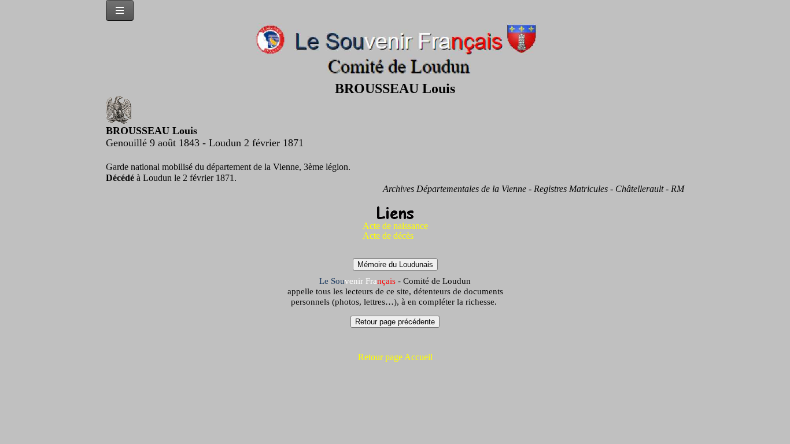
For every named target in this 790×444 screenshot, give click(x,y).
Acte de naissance (395, 226)
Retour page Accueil (395, 357)
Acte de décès (388, 235)
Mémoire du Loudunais (395, 264)
